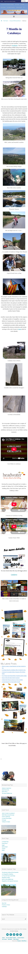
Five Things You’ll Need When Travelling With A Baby (14, 675)
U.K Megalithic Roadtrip (7, 874)
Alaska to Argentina (6, 788)
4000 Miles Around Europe (8, 815)
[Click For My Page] (10, 934)
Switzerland (4, 847)
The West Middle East (7, 793)
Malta (19, 329)
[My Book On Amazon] (17, 934)
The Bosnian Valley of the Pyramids (10, 872)
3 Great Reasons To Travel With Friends (11, 682)
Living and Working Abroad (15, 20)
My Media (22, 4)
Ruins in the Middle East (7, 879)
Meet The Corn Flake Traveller (9, 1)
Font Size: (24, 1)
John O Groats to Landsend (8, 813)
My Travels (17, 4)
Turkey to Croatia (6, 821)
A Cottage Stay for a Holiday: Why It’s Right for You (14, 670)
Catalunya (14, 574)
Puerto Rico (4, 843)
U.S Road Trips (5, 841)
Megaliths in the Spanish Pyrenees (10, 881)
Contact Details (19, 7)
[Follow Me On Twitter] (14, 934)
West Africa (4, 791)
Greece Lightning (6, 816)
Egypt (3, 845)
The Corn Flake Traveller (11, 937)
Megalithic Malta (6, 877)
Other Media (3, 7)
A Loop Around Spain (6, 818)
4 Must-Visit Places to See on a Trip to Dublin (12, 679)
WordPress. (24, 940)
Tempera (19, 940)
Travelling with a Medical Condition (7, 4)
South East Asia (5, 790)
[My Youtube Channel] (7, 934)
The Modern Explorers (11, 7)
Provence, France (6, 905)
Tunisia (3, 848)
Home (2, 1)
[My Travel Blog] (20, 934)
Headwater (15, 45)
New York (4, 903)
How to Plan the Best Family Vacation (11, 677)
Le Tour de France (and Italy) (8, 876)
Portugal (4, 820)
